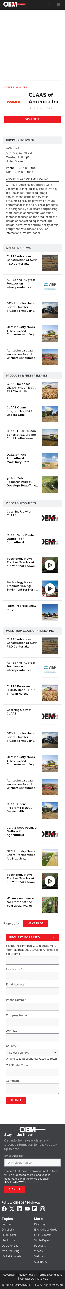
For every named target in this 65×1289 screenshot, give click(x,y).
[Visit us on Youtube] (27, 1208)
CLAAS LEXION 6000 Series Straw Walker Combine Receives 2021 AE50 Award (21, 434)
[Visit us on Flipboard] (34, 1208)
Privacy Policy (32, 1182)
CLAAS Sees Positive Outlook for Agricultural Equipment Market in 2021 (21, 538)
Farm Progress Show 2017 (21, 607)
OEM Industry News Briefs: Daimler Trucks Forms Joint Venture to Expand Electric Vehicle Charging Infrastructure (21, 307)
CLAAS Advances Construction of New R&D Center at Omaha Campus (22, 259)
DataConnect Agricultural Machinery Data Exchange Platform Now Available (20, 458)
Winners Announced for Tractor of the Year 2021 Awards (21, 901)
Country (12, 1046)
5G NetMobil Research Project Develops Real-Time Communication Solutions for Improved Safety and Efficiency (22, 481)
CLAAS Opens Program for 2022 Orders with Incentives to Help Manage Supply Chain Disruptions (22, 411)
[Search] (49, 4)
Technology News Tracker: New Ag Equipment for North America (21, 585)
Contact (12, 148)
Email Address (16, 984)
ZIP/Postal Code (17, 1065)
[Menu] (58, 4)
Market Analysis (15, 87)
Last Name (14, 969)
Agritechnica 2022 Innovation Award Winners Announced (21, 354)
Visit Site (32, 119)
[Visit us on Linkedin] (19, 1208)
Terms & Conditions (50, 1274)
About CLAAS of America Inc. (27, 179)
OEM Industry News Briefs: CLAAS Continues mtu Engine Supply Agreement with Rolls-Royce (22, 330)
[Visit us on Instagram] (42, 1208)
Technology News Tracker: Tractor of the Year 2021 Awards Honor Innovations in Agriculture (22, 562)
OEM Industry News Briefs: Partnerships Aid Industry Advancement (21, 854)
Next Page (36, 923)
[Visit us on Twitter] (11, 1208)
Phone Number (16, 1000)
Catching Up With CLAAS (19, 513)
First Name (14, 954)
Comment (12, 1081)
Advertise (8, 1274)
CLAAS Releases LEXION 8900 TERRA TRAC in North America (21, 387)
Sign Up (14, 1189)
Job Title (12, 1030)
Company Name (16, 1015)
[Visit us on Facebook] (4, 1208)
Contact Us (27, 1278)
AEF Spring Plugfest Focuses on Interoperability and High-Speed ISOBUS (21, 283)
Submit (16, 1100)
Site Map (42, 1278)
